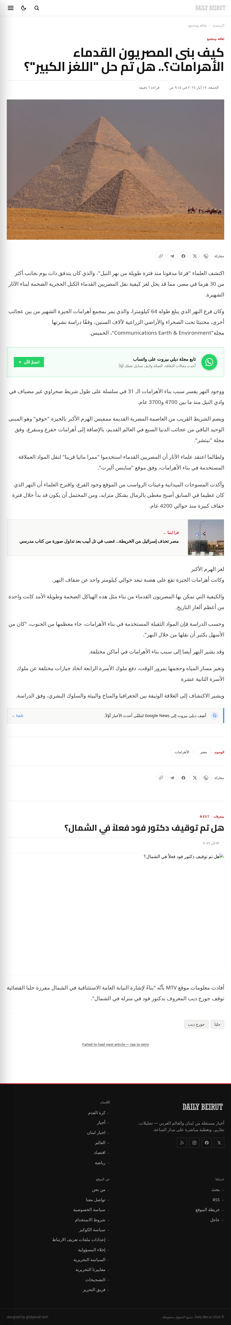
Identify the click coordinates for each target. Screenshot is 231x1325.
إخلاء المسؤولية (94, 1249)
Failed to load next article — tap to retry (115, 1044)
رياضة (102, 1162)
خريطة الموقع (210, 1209)
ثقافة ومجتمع (197, 25)
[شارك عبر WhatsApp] (206, 256)
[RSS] (182, 1143)
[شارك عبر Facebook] (183, 256)
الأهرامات (182, 751)
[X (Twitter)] (219, 1143)
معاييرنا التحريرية (92, 1269)
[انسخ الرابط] (161, 256)
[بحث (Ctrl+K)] (36, 8)
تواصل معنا (98, 1199)
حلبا (217, 1024)
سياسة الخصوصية (91, 1209)
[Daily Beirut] (210, 8)
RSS (218, 1199)
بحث (218, 1189)
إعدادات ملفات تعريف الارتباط (81, 1239)
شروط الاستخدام (92, 1219)
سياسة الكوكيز (94, 1229)
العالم (102, 1142)
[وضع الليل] (23, 8)
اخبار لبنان (98, 1132)
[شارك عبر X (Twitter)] (195, 256)
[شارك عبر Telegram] (172, 256)
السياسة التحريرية (92, 1259)
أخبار (103, 1122)
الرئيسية (218, 25)
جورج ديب (196, 1024)
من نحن (101, 1189)
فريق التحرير (96, 1289)
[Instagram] (194, 1143)
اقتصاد (102, 1152)
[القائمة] (11, 8)
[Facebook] (207, 1143)
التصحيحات (97, 1279)
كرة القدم (99, 1112)
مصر (203, 751)
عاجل (217, 1219)
